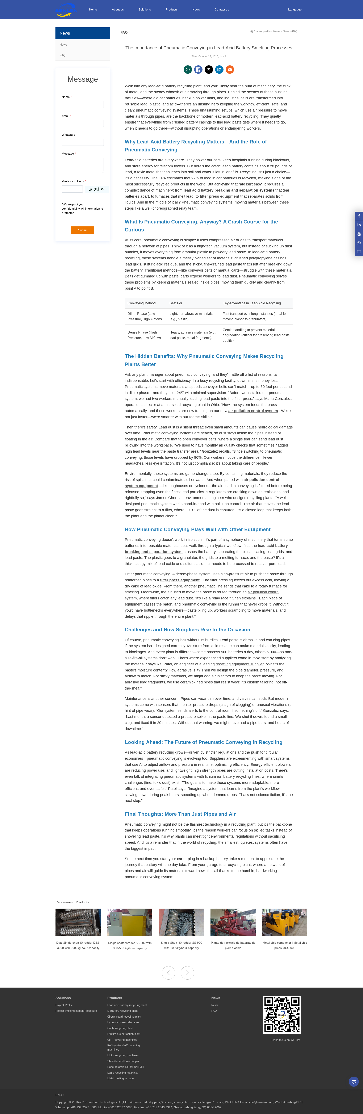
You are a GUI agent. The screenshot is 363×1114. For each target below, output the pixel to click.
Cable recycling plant (120, 1028)
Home (93, 9)
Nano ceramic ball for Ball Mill (125, 1066)
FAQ (63, 55)
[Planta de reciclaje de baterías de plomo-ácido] (233, 935)
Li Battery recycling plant (122, 1010)
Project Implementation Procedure (76, 1010)
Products (114, 998)
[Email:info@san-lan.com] (359, 251)
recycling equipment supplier (239, 664)
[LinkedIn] (359, 225)
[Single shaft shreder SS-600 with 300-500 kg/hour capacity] (129, 935)
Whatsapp (68, 134)
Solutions (63, 998)
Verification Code (74, 181)
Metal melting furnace (120, 1078)
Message (69, 153)
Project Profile (64, 1005)
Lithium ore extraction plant (123, 1033)
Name (67, 97)
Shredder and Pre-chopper (123, 1061)
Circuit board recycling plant (124, 1016)
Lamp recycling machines (122, 1072)
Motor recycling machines (123, 1055)
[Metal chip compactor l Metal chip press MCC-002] (284, 935)
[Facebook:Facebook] (359, 216)
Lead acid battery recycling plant (127, 1005)
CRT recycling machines (122, 1039)
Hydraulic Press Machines (123, 1022)
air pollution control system (253, 411)
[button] (187, 973)
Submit (82, 230)
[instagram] (359, 233)
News (63, 44)
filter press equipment (219, 196)
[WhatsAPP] (359, 242)
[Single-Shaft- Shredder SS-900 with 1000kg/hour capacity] (181, 935)
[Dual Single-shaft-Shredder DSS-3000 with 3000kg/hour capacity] (78, 935)
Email (66, 115)
